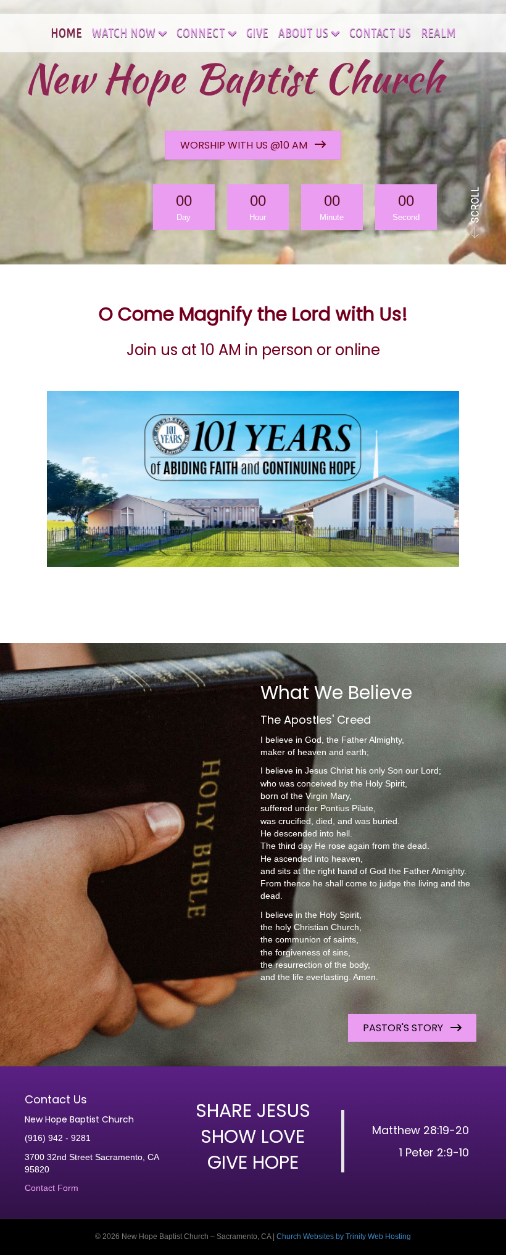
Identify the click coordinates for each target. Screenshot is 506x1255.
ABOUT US (303, 32)
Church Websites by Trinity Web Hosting (343, 1236)
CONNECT (200, 32)
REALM (438, 32)
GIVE (257, 32)
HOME (66, 32)
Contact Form (51, 1188)
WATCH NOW (124, 32)
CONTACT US (380, 32)
